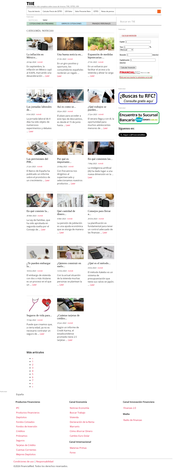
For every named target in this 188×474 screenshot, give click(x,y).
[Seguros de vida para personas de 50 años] (40, 304)
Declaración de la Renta (81, 421)
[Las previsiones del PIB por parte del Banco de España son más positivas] (40, 147)
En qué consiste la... (38, 210)
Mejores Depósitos (26, 454)
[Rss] (159, 11)
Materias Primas (78, 447)
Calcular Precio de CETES (52, 11)
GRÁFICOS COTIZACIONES (71, 23)
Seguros (20, 440)
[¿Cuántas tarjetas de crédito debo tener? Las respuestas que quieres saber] (70, 304)
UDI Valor (68, 11)
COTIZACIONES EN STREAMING (41, 23)
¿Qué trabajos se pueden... (97, 108)
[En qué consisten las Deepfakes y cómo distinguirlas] (101, 147)
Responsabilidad (44, 461)
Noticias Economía (79, 407)
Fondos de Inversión (26, 426)
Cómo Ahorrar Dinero (80, 431)
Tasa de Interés (34, 11)
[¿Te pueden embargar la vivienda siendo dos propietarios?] (40, 252)
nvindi (40, 62)
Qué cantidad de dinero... (66, 212)
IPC (17, 407)
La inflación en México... (35, 56)
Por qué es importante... (64, 160)
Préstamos (21, 435)
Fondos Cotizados (25, 421)
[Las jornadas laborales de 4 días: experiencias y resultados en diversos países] (40, 95)
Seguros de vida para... (39, 315)
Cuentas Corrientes (26, 449)
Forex (72, 452)
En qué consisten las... (100, 158)
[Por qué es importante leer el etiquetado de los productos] (70, 147)
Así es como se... (66, 106)
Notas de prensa (107, 11)
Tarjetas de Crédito (26, 445)
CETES (95, 11)
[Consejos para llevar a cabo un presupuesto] (101, 200)
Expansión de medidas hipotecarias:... (100, 56)
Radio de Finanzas (132, 420)
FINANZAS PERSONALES (101, 23)
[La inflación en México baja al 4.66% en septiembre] (40, 43)
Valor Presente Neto (83, 11)
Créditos (20, 431)
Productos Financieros (27, 412)
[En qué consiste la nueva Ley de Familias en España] (40, 200)
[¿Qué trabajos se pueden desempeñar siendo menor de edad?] (101, 95)
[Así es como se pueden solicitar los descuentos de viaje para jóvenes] (70, 95)
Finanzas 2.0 (129, 407)
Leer (47, 75)
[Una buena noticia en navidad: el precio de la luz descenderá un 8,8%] (70, 43)
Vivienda (74, 417)
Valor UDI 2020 (47, 21)
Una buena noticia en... (70, 54)
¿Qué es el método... (99, 263)
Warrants (74, 426)
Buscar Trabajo (77, 412)
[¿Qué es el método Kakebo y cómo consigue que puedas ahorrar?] (101, 252)
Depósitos (21, 417)
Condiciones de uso (23, 461)
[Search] (157, 21)
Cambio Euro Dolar (79, 435)
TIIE (30, 3)
